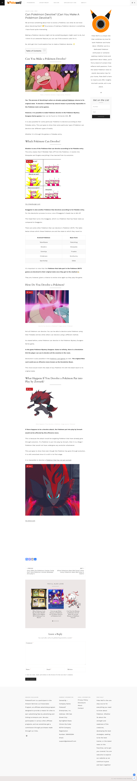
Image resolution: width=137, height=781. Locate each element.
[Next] (80, 604)
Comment (29, 643)
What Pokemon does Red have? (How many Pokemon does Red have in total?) (70, 571)
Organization (70, 2)
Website (70, 669)
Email (49, 669)
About (84, 2)
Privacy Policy (83, 700)
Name (28, 669)
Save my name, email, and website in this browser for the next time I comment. (50, 675)
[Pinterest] (132, 3)
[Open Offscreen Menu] (2, 2)
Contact (81, 708)
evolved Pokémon (68, 100)
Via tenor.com (30, 521)
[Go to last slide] (31, 604)
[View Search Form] (134, 3)
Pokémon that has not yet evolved (58, 460)
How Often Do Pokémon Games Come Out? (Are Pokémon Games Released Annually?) (40, 571)
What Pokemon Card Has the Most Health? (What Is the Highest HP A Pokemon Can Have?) (39, 614)
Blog (36, 11)
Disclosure (82, 703)
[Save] (29, 66)
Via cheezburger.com (32, 204)
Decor (56, 2)
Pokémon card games (58, 358)
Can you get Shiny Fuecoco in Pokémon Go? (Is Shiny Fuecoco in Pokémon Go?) (56, 613)
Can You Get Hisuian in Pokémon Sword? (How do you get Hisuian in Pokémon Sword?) (73, 614)
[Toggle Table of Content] (43, 50)
